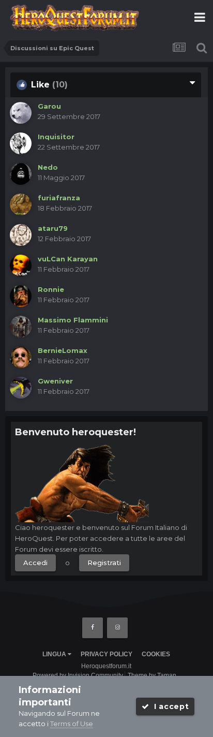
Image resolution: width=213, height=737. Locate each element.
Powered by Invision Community (78, 675)
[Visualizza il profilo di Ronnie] (20, 296)
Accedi (35, 562)
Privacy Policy (106, 654)
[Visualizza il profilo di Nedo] (20, 174)
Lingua (55, 654)
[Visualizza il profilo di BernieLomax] (20, 357)
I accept (169, 706)
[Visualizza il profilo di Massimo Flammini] (20, 326)
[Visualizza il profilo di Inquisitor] (20, 143)
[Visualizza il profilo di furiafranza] (20, 204)
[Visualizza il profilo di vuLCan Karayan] (20, 265)
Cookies (156, 654)
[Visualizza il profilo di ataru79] (20, 235)
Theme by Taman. (153, 675)
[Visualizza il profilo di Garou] (20, 112)
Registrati (104, 562)
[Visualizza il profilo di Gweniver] (20, 387)
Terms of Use (71, 723)
